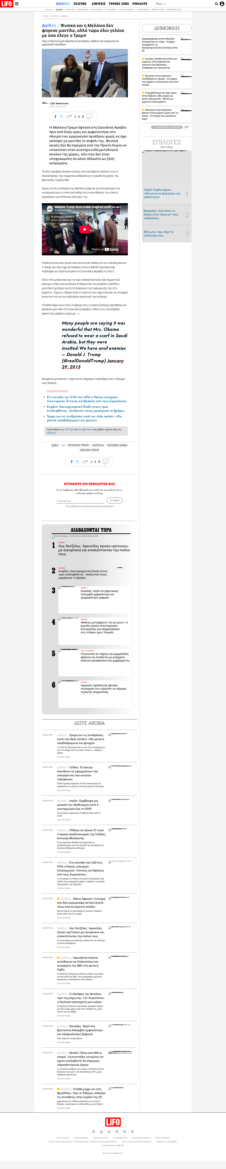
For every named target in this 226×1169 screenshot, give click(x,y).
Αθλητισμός (143, 9)
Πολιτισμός (96, 9)
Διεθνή (59, 9)
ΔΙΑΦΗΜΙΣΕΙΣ (120, 1138)
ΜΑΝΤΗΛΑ (98, 445)
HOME (45, 16)
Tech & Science (126, 9)
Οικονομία (83, 9)
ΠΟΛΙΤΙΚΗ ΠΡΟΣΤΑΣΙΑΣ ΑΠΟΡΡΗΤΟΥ (98, 506)
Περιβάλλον (158, 9)
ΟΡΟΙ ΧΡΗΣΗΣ (71, 506)
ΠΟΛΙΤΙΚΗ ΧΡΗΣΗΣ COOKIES (136, 1141)
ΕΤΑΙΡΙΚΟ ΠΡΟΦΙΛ (141, 1138)
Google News (85, 429)
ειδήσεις (51, 432)
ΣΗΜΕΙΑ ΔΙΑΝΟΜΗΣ (166, 1141)
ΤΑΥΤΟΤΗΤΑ (62, 1138)
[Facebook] (119, 93)
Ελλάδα (49, 9)
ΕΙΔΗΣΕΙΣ (54, 16)
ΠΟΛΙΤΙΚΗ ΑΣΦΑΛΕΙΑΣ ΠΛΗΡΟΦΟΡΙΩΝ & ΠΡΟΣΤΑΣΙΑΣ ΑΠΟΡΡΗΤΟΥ (83, 1141)
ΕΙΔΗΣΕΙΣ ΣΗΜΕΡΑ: (58, 391)
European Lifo (174, 9)
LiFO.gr (69, 429)
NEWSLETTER (100, 1138)
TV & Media (110, 9)
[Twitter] (124, 93)
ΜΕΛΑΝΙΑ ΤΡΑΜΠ (89, 450)
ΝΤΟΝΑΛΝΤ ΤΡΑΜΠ (78, 445)
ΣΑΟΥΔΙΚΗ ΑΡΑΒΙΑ (117, 445)
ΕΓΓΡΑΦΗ (114, 500)
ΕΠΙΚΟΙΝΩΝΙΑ (81, 1138)
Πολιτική (70, 9)
